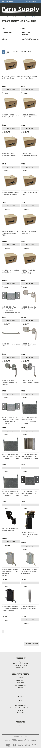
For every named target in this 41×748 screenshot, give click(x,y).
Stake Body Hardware (31, 17)
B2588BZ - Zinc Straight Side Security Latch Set (29, 308)
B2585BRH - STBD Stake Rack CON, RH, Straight (29, 155)
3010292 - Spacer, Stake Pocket (29, 193)
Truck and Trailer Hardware (15, 17)
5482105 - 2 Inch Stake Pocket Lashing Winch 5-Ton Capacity (29, 534)
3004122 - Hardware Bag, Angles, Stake (10, 271)
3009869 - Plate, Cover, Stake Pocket (29, 232)
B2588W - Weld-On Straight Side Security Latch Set (9, 382)
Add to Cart (11, 89)
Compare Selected (32, 644)
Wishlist (20, 678)
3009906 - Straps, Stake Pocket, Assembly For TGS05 (10, 233)
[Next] (38, 631)
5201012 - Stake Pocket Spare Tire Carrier (10, 529)
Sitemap (20, 687)
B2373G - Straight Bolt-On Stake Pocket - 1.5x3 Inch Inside (29, 493)
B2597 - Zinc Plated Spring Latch (11, 345)
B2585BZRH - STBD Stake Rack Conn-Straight (11, 155)
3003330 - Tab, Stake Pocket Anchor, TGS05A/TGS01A (28, 272)
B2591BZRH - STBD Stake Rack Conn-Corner (11, 77)
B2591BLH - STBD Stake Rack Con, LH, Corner (29, 116)
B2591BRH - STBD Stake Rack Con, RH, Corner (10, 116)
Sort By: (15, 51)
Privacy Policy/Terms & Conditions (20, 708)
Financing (20, 703)
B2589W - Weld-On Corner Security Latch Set (30, 382)
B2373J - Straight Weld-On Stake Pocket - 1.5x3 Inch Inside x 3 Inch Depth (10, 493)
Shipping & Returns (20, 685)
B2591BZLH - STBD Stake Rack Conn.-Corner (29, 77)
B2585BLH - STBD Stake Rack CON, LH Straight (10, 193)
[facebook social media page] (20, 725)
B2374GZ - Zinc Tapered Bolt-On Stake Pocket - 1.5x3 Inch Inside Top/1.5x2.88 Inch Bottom (11, 309)
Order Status (20, 682)
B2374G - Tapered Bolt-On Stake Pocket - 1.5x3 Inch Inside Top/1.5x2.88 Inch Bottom (10, 420)
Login (26, 1)
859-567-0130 (10, 1)
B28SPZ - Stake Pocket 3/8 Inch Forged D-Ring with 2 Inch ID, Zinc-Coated (10, 572)
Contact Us (20, 712)
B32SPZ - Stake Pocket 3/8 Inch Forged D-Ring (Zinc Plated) (29, 571)
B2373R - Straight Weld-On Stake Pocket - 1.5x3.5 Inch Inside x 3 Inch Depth (11, 456)
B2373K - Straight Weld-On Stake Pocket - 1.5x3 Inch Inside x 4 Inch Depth (29, 456)
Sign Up (33, 1)
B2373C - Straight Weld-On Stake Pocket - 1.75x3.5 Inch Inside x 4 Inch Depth (29, 420)
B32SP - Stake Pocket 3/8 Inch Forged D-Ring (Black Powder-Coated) (11, 608)
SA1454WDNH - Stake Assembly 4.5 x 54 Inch (28, 607)
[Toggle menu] (3, 3)
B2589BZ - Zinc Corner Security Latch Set (28, 345)
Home (3, 17)
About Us (20, 710)
